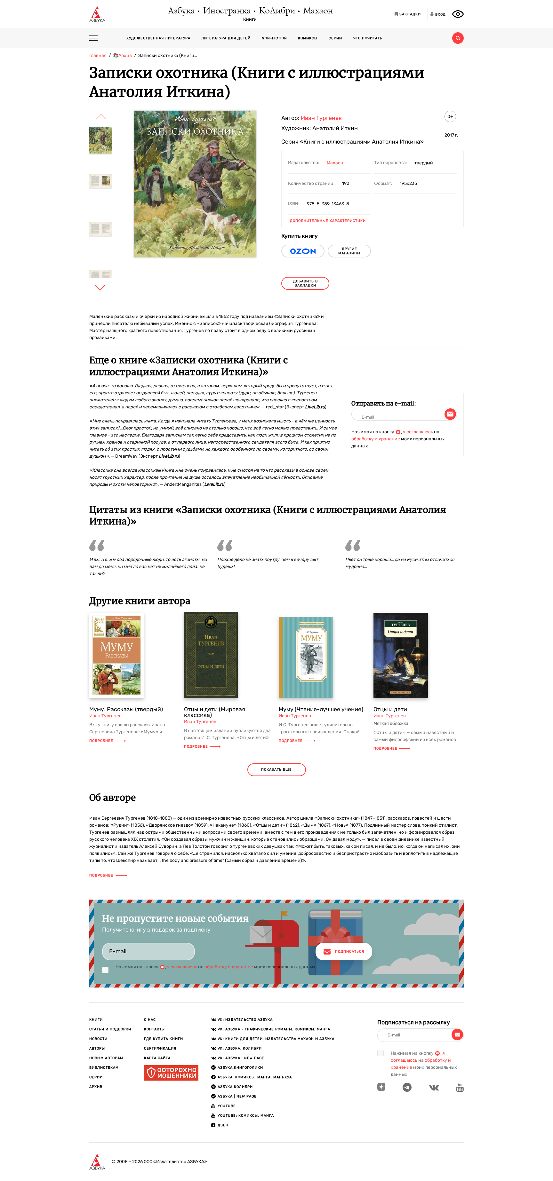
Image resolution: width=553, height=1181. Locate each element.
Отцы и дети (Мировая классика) (214, 712)
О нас (150, 1020)
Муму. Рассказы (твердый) (126, 709)
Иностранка (227, 11)
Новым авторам (106, 1058)
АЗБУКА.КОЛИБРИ (235, 1087)
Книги (250, 19)
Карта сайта (157, 1058)
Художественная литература (158, 38)
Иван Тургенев (321, 118)
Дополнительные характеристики (328, 221)
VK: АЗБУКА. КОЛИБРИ (240, 1048)
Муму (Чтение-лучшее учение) (321, 709)
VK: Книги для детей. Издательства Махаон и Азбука (276, 1039)
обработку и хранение (375, 439)
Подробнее (101, 741)
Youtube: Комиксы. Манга (246, 1116)
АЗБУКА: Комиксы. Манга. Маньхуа (255, 1077)
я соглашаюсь (418, 432)
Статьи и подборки (110, 1029)
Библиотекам (104, 1068)
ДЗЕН (223, 1125)
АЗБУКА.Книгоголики (240, 1068)
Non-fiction (274, 38)
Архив (95, 1087)
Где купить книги (163, 1039)
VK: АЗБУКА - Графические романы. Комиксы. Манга (274, 1029)
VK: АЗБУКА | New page (241, 1058)
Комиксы (307, 38)
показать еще (276, 770)
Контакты (154, 1029)
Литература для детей (226, 38)
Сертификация (160, 1048)
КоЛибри (277, 11)
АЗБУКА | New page (237, 1096)
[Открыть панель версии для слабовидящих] (458, 14)
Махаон (318, 11)
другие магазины (349, 251)
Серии (335, 38)
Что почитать (367, 38)
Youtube (227, 1106)
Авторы (97, 1048)
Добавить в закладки (305, 283)
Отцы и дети (390, 709)
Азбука (181, 11)
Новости (98, 1039)
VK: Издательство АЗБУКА (245, 1020)
